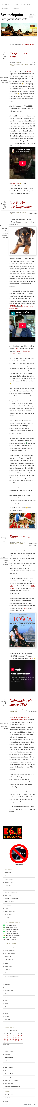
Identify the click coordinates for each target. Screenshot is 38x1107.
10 (10, 1037)
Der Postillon (8, 1098)
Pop (7, 237)
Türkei (2, 82)
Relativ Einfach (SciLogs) (11, 1080)
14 (21, 1037)
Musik (26, 64)
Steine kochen (22, 116)
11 (13, 1037)
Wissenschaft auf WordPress (12, 1086)
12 (16, 1037)
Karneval (5, 233)
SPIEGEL (13, 306)
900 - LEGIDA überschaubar (12, 960)
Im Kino (7, 1060)
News (11, 711)
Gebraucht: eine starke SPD (22, 702)
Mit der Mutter (8, 914)
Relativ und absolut (10, 911)
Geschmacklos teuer (10, 953)
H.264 (25, 608)
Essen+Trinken (14, 64)
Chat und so (8, 895)
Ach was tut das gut (10, 947)
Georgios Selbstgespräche (12, 976)
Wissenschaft (8, 1023)
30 (7, 1042)
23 (7, 1040)
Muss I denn (8, 876)
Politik (15, 711)
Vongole (28, 71)
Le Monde (7, 1064)
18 (13, 1039)
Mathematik (4, 726)
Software (5, 564)
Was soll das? (6, 4)
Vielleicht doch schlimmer (11, 898)
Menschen (4, 235)
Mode (6, 1000)
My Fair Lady (15, 183)
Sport (6, 1013)
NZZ (6, 1070)
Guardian (7, 1054)
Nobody (18, 62)
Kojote (6, 1101)
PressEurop (8, 1077)
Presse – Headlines (10, 1073)
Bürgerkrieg (8, 905)
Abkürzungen (25, 4)
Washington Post (9, 1083)
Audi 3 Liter (8, 918)
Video (6, 82)
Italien (5, 80)
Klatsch (21, 64)
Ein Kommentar (32, 63)
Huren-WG (7, 963)
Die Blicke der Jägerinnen (21, 205)
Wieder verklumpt (9, 879)
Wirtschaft (7, 1019)
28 (21, 1040)
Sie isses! (7, 972)
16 (7, 1039)
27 (18, 1040)
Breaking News (9, 1051)
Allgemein (7, 984)
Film (6, 231)
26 (16, 1040)
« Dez (4, 1044)
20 (18, 1039)
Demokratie (8, 872)
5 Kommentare (33, 710)
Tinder (6, 908)
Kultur (6, 997)
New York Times (9, 1067)
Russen (31, 658)
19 (16, 1039)
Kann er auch (20, 536)
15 (4, 1039)
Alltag (2, 80)
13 (18, 1037)
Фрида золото (8, 966)
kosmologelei (12, 14)
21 (21, 1039)
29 (4, 1042)
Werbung (17, 8)
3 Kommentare (33, 213)
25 (13, 1040)
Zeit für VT (7, 969)
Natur (3, 237)
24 (10, 1040)
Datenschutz (6, 8)
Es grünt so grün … (18, 55)
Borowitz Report (9, 1094)
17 (10, 1039)
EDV (23, 542)
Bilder (16, 4)
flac (32, 588)
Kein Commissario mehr (11, 892)
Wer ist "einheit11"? (10, 950)
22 (4, 1040)
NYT (11, 586)
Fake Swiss (8, 885)
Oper (6, 562)
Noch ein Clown (9, 882)
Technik (12, 65)
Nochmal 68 (8, 956)
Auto (6, 228)
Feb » (8, 1044)
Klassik (5, 560)
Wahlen (6, 728)
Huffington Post (9, 1057)
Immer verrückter (9, 888)
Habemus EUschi (9, 901)
